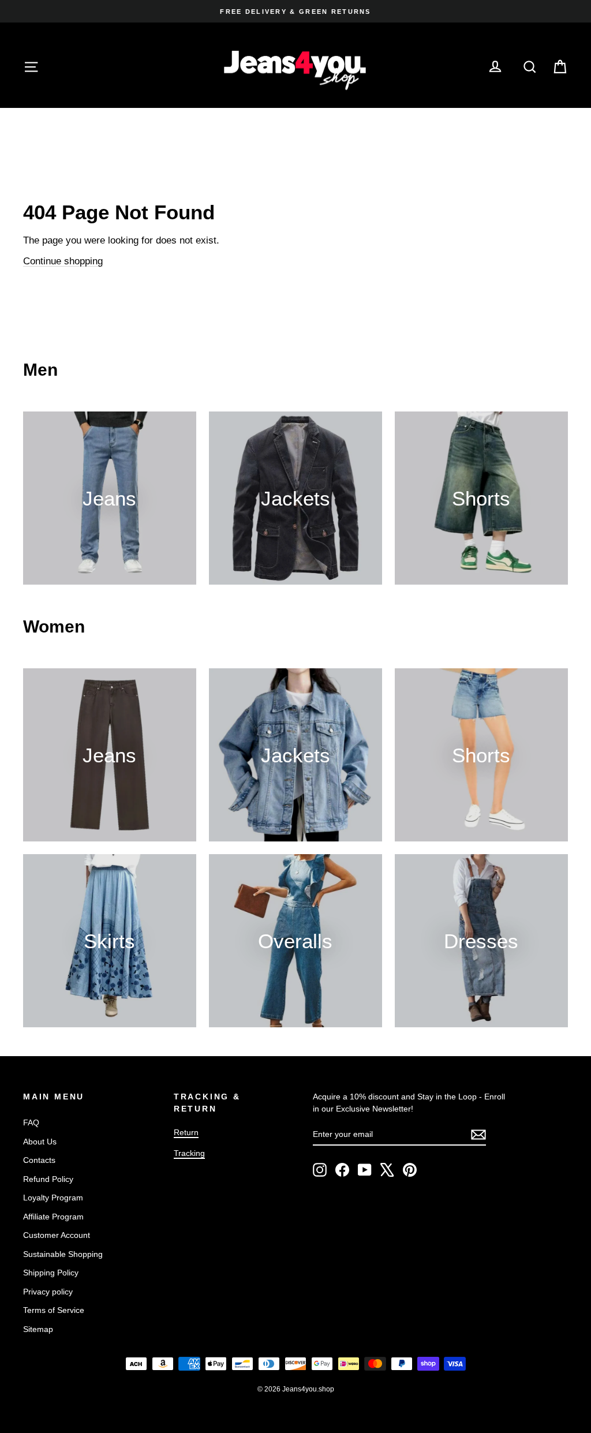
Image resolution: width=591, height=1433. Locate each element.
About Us (40, 1141)
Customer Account (56, 1235)
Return (186, 1132)
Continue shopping (63, 261)
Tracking (189, 1153)
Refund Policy (48, 1179)
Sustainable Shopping (63, 1254)
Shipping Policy (50, 1272)
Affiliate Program (53, 1216)
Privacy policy (48, 1291)
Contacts (39, 1160)
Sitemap (38, 1329)
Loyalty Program (53, 1197)
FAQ (31, 1122)
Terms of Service (53, 1310)
